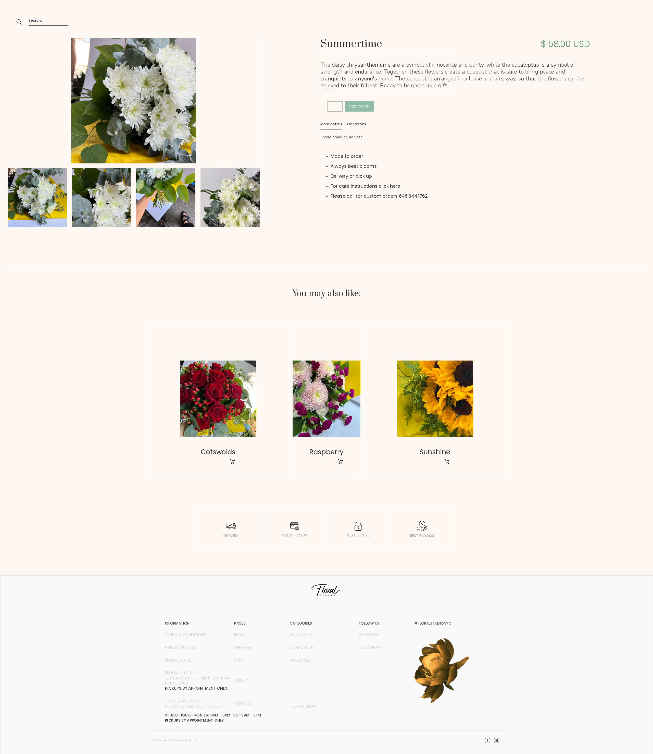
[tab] (331, 124)
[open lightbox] (37, 199)
